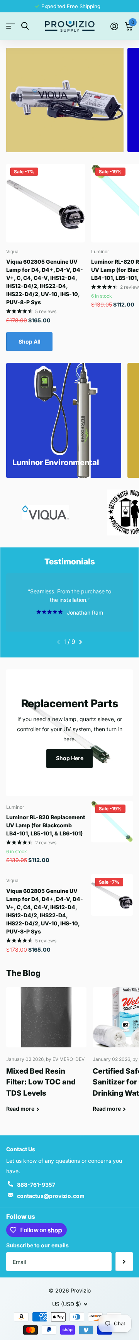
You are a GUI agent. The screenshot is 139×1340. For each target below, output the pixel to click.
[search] (25, 26)
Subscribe (124, 1261)
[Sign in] (114, 26)
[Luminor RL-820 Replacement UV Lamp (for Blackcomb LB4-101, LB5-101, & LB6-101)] (112, 821)
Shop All (30, 341)
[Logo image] (45, 512)
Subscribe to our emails (37, 1245)
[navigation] (58, 642)
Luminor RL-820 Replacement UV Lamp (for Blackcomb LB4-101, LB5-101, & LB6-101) (45, 825)
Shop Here (69, 758)
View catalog (10, 26)
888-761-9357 (36, 1184)
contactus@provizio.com (51, 1196)
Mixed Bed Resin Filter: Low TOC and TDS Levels (46, 1055)
